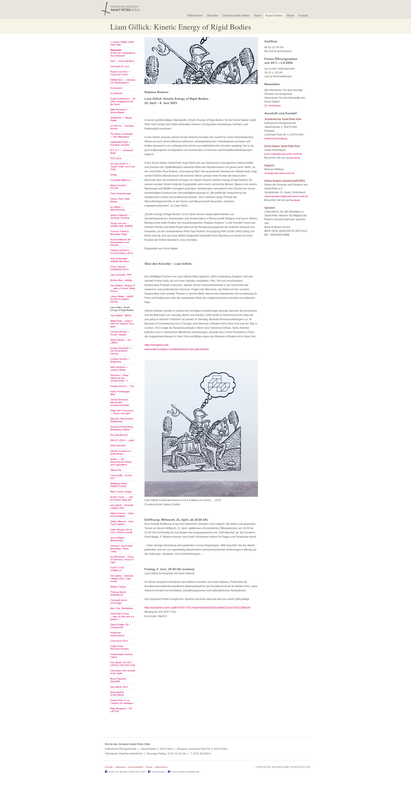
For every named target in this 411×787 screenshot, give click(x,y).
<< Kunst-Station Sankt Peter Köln (122, 43)
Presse (149, 767)
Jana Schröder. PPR (120, 275)
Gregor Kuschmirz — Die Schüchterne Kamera (121, 351)
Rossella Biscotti (118, 435)
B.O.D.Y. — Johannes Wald (121, 151)
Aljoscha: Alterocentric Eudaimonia (121, 420)
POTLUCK (115, 158)
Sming (113, 174)
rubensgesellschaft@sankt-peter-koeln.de (286, 196)
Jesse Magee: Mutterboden (117, 539)
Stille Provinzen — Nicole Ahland (119, 111)
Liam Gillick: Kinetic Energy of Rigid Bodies (122, 308)
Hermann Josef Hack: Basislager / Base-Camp (121, 549)
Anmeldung (274, 105)
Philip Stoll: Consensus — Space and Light (122, 412)
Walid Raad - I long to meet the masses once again (122, 324)
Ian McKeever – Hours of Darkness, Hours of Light (122, 559)
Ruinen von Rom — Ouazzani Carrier (120, 73)
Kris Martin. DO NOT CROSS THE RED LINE (122, 663)
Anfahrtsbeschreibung (275, 138)
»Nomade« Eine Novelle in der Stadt (122, 672)
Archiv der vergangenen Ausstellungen (122, 53)
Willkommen (195, 15)
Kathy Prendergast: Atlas (120, 393)
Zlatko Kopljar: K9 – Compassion (120, 626)
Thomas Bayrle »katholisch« (118, 593)
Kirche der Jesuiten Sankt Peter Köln (127, 772)
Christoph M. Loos (119, 66)
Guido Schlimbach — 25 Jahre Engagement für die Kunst (122, 101)
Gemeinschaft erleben (236, 15)
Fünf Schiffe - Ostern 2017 (121, 476)
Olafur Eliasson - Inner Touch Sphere (122, 522)
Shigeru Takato (118, 586)
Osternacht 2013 (119, 641)
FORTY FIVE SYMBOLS (117, 569)
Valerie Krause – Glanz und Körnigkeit (122, 514)
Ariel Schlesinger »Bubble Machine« (119, 260)
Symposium (116, 88)
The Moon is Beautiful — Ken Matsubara (121, 135)
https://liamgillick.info (156, 345)
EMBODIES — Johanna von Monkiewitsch (122, 81)
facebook (295, 157)
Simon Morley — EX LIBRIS (120, 341)
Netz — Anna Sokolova (122, 61)
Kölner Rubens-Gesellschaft (185, 772)
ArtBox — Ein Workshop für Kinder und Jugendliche (121, 462)
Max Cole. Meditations (121, 608)
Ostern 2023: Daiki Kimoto (120, 200)
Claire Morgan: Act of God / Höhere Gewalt (121, 531)
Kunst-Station (274, 15)
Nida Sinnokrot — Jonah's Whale (119, 368)
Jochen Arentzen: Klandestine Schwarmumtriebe (119, 402)
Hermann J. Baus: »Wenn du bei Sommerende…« (119, 378)
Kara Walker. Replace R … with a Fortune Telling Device (122, 288)
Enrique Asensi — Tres (122, 386)
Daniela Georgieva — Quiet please (121, 452)
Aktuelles (212, 15)
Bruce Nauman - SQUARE (118, 680)
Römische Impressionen (117, 634)
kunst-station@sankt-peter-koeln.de (283, 154)
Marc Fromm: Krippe (121, 491)
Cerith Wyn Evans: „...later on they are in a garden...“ (122, 616)
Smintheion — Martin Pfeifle (121, 119)
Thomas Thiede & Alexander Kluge (119, 232)
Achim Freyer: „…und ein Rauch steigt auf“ (121, 498)
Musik (290, 15)
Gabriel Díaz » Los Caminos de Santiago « (122, 701)
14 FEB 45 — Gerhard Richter (122, 127)
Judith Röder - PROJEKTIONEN (119, 647)
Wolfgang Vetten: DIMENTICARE (119, 485)
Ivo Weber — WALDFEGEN (117, 208)
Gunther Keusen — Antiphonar (120, 360)
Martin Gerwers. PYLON (118, 186)
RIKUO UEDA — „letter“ (122, 440)
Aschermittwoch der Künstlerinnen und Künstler (120, 242)
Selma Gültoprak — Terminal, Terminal (120, 216)
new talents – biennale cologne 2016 (121, 506)
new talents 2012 (119, 687)
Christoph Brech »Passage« (118, 601)
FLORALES (116, 93)
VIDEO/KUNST (118, 445)
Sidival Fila (115, 470)
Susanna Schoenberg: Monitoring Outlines (121, 428)
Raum (257, 15)
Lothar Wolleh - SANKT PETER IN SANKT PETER (122, 299)
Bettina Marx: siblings (121, 280)
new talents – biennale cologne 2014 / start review (121, 578)
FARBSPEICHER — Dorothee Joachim (120, 143)
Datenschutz (161, 767)
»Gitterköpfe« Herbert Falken (121, 655)
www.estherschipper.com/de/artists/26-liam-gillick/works (176, 349)
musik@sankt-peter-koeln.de (279, 173)
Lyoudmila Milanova (120, 180)
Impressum (120, 767)
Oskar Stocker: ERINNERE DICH (119, 268)
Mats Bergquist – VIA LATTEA (121, 710)
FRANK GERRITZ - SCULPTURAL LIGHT (121, 251)
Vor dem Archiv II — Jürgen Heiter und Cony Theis (122, 166)
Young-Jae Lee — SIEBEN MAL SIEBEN (121, 224)
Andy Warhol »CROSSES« (117, 693)
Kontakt (303, 15)
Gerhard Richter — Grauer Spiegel (120, 333)
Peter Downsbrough (120, 193)
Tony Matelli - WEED (120, 315)
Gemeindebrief (135, 767)
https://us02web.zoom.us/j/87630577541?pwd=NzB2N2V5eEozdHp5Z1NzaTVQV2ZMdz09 (197, 607)
